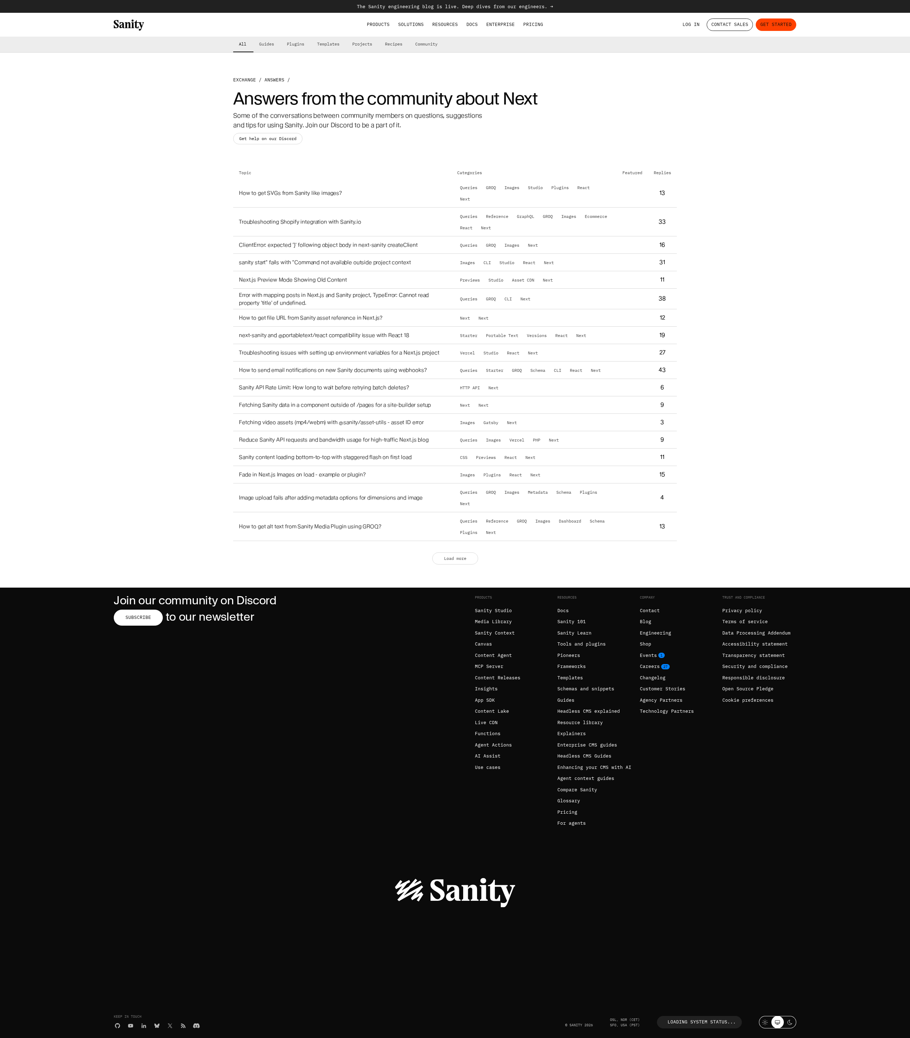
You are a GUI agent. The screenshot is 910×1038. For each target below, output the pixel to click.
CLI (487, 262)
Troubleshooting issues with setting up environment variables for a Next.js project (339, 353)
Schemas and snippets (585, 689)
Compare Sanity (577, 790)
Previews (470, 280)
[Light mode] (765, 1022)
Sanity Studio (493, 611)
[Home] (129, 25)
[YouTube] (130, 1025)
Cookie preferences (748, 700)
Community (426, 44)
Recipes (393, 44)
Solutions (411, 24)
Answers (274, 80)
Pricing (533, 24)
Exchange (244, 80)
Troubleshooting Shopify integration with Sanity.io (300, 222)
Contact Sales (729, 24)
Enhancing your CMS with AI (594, 767)
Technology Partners (667, 711)
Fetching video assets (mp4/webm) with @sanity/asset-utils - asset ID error (331, 422)
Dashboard (570, 521)
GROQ (491, 187)
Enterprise (500, 24)
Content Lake (492, 711)
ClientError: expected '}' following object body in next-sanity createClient (328, 245)
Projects (362, 44)
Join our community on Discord (195, 600)
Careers (650, 666)
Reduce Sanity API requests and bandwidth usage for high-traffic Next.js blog (334, 440)
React (583, 187)
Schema (537, 370)
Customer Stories (662, 689)
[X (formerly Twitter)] (170, 1025)
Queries (468, 187)
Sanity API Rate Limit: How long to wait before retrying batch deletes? (324, 388)
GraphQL (525, 216)
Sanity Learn (574, 633)
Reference (497, 216)
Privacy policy (742, 611)
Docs (472, 24)
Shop (645, 644)
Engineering (655, 633)
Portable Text (502, 335)
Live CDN (486, 722)
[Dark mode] (790, 1022)
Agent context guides (585, 778)
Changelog (652, 678)
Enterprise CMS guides (587, 745)
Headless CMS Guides (584, 756)
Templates (328, 44)
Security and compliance (755, 666)
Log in (691, 24)
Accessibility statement (755, 644)
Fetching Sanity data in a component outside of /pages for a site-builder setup (335, 405)
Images (511, 187)
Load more (455, 558)
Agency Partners (661, 700)
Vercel (467, 353)
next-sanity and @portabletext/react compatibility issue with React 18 (324, 335)
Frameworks (571, 666)
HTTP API (470, 388)
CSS (463, 457)
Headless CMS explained (588, 711)
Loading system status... (702, 1022)
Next (465, 199)
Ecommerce (596, 216)
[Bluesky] (157, 1025)
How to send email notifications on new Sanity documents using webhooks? (333, 370)
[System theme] (777, 1022)
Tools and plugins (581, 644)
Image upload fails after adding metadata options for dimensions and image (331, 498)
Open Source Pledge (748, 689)
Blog (645, 622)
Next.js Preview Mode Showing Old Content (293, 280)
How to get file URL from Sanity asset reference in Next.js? (310, 318)
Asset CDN (523, 280)
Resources (445, 24)
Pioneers (568, 655)
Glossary (568, 801)
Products (378, 24)
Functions (487, 734)
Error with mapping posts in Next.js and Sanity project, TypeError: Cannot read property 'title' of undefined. (334, 299)
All (242, 44)
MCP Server (489, 666)
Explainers (571, 734)
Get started (776, 24)
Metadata (538, 492)
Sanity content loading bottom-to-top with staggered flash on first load (325, 457)
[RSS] (183, 1025)
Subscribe (138, 617)
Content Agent (493, 655)
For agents (571, 823)
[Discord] (196, 1025)
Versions (537, 335)
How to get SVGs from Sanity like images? (290, 193)
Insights (486, 689)
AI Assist (487, 756)
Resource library (580, 722)
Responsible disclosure (753, 678)
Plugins (295, 44)
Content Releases (497, 678)
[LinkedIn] (144, 1025)
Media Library (493, 622)
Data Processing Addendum (756, 633)
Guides (266, 44)
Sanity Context (495, 633)
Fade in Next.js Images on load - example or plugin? (302, 475)
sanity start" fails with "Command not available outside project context (325, 262)
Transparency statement (753, 655)
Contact (650, 611)
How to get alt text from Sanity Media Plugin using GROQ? (310, 527)
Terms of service (745, 622)
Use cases (487, 767)
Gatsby (490, 423)
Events (648, 655)
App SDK (485, 700)
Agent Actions (493, 745)
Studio (535, 187)
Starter (468, 335)
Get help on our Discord (267, 138)
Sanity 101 (571, 622)
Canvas (483, 644)
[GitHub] (117, 1025)
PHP (536, 440)
